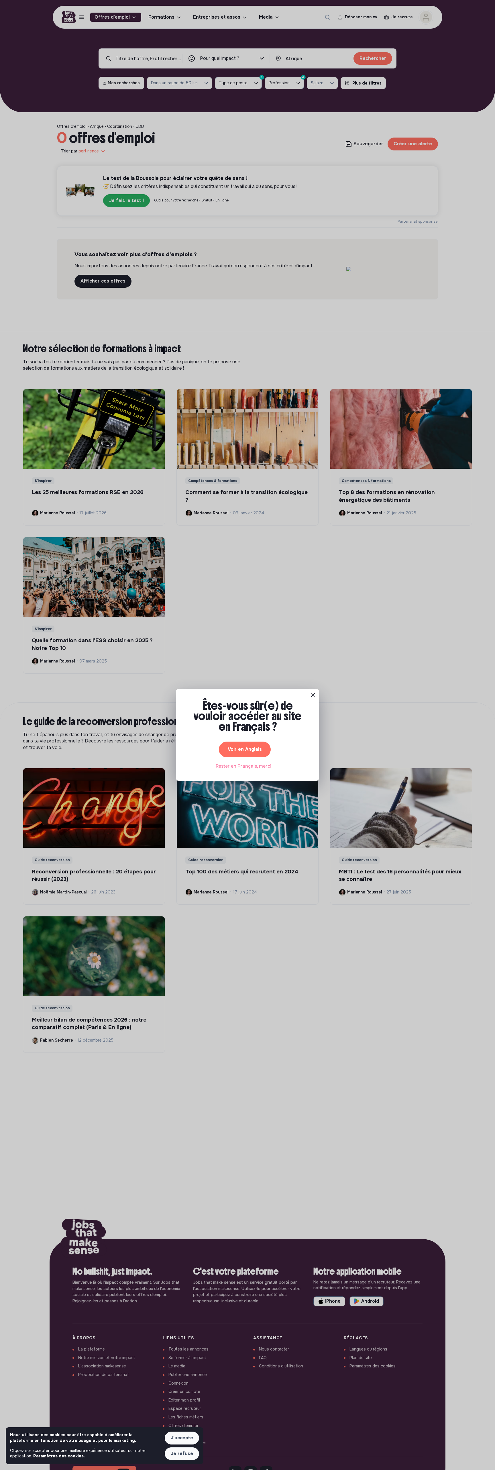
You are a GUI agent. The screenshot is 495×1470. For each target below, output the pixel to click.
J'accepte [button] (182, 1438)
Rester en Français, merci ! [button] (245, 766)
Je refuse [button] (182, 1454)
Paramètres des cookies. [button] (59, 1456)
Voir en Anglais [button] (245, 749)
